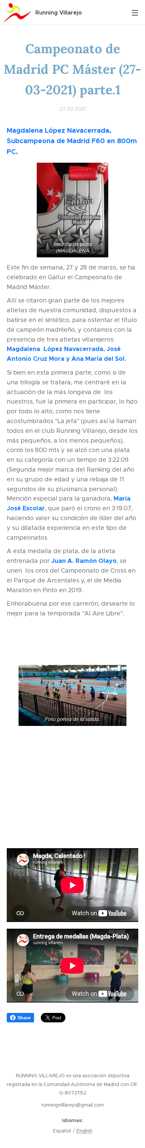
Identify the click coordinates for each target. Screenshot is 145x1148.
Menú (135, 12)
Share (24, 1017)
